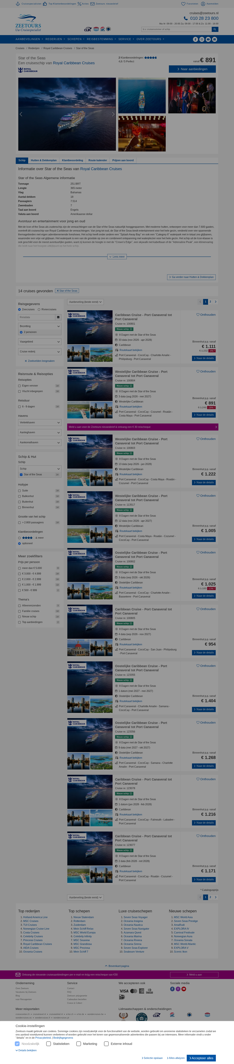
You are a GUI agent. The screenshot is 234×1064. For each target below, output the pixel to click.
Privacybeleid (43, 1037)
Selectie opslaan (153, 1058)
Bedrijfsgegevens (63, 1037)
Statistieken (61, 1044)
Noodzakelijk (30, 1044)
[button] (26, 1050)
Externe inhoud (121, 1044)
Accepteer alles (202, 1058)
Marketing (90, 1044)
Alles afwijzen (177, 1058)
